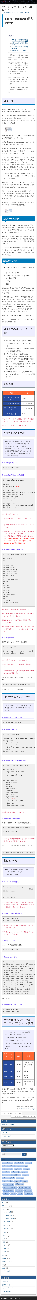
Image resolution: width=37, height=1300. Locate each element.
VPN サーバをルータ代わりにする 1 (17, 8)
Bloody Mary (7, 12)
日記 (3, 1242)
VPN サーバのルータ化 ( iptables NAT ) (20, 47)
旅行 (5, 1251)
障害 (13, 1193)
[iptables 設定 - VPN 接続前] (8, 213)
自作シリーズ (6, 1261)
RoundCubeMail (8, 1190)
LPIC (28, 1163)
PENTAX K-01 (8, 1215)
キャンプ (5, 1225)
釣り (3, 1268)
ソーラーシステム (21, 1166)
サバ (20, 1193)
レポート (28, 1190)
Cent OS (8, 1166)
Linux (27, 12)
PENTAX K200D (9, 1218)
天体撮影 (29, 1193)
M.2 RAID (7, 1175)
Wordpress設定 (9, 1178)
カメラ (4, 1209)
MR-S (6, 1172)
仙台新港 (17, 1175)
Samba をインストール (19, 50)
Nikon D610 (7, 1212)
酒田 (25, 1181)
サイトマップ (6, 1136)
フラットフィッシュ (10, 1187)
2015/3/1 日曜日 (19, 12)
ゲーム (6, 1245)
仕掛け (18, 1169)
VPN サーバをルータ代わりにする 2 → (23, 1116)
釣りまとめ (7, 1271)
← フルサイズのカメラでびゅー (11, 1113)
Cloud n (8, 1163)
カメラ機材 (7, 1221)
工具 (3, 1239)
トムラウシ (8, 1169)
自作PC (4, 1258)
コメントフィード (7, 1288)
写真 (19, 1184)
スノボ (4, 1232)
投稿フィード (6, 1285)
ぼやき (8, 1181)
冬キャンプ (7, 1228)
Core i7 (20, 1178)
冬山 (27, 1169)
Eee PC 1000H (8, 1184)
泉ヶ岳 (19, 1190)
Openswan (24, 1109)
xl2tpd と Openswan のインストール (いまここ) (20, 40)
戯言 (5, 1248)
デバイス (5, 1236)
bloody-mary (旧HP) (8, 1124)
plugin (16, 1172)
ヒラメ (24, 1172)
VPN (29, 1109)
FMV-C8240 (19, 1163)
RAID (17, 1181)
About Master (6, 1133)
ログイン (5, 1281)
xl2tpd (33, 1109)
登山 (3, 1255)
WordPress (5, 1206)
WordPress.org (6, 1291)
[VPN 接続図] (8, 131)
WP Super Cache (24, 1187)
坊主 (26, 1175)
